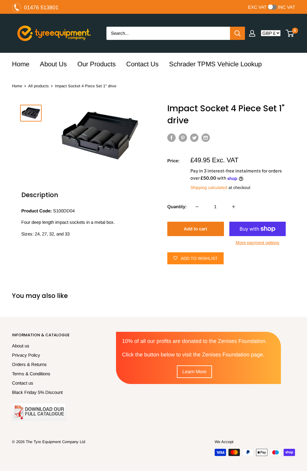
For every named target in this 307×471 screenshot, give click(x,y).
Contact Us (142, 64)
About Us (53, 64)
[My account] (252, 33)
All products (38, 86)
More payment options (257, 242)
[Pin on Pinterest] (183, 137)
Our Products (96, 64)
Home (20, 64)
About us (20, 345)
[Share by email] (205, 137)
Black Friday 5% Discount (37, 392)
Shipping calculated (208, 187)
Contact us (22, 383)
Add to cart (195, 228)
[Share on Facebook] (171, 137)
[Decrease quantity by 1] (197, 206)
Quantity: (177, 206)
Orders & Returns (29, 364)
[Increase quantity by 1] (233, 206)
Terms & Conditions (31, 373)
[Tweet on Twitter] (194, 137)
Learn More (194, 371)
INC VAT (286, 7)
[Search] (237, 33)
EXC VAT (257, 7)
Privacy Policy (26, 355)
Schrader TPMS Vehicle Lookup (215, 64)
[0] (290, 33)
